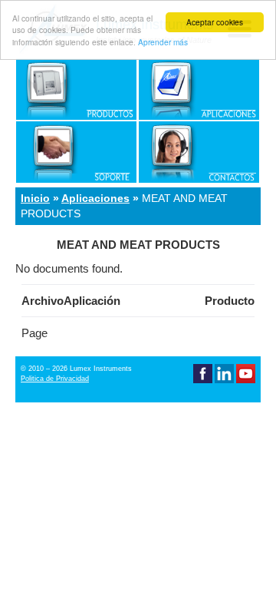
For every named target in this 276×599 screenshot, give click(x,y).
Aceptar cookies (214, 22)
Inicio (35, 198)
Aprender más (163, 42)
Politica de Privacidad (55, 378)
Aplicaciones (95, 198)
